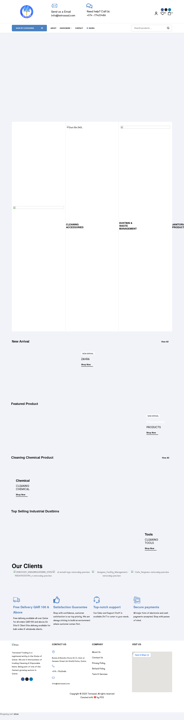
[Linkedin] (169, 9)
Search (168, 28)
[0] (162, 13)
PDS (102, 697)
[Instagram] (165, 9)
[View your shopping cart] (169, 13)
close (16, 714)
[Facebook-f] (162, 9)
